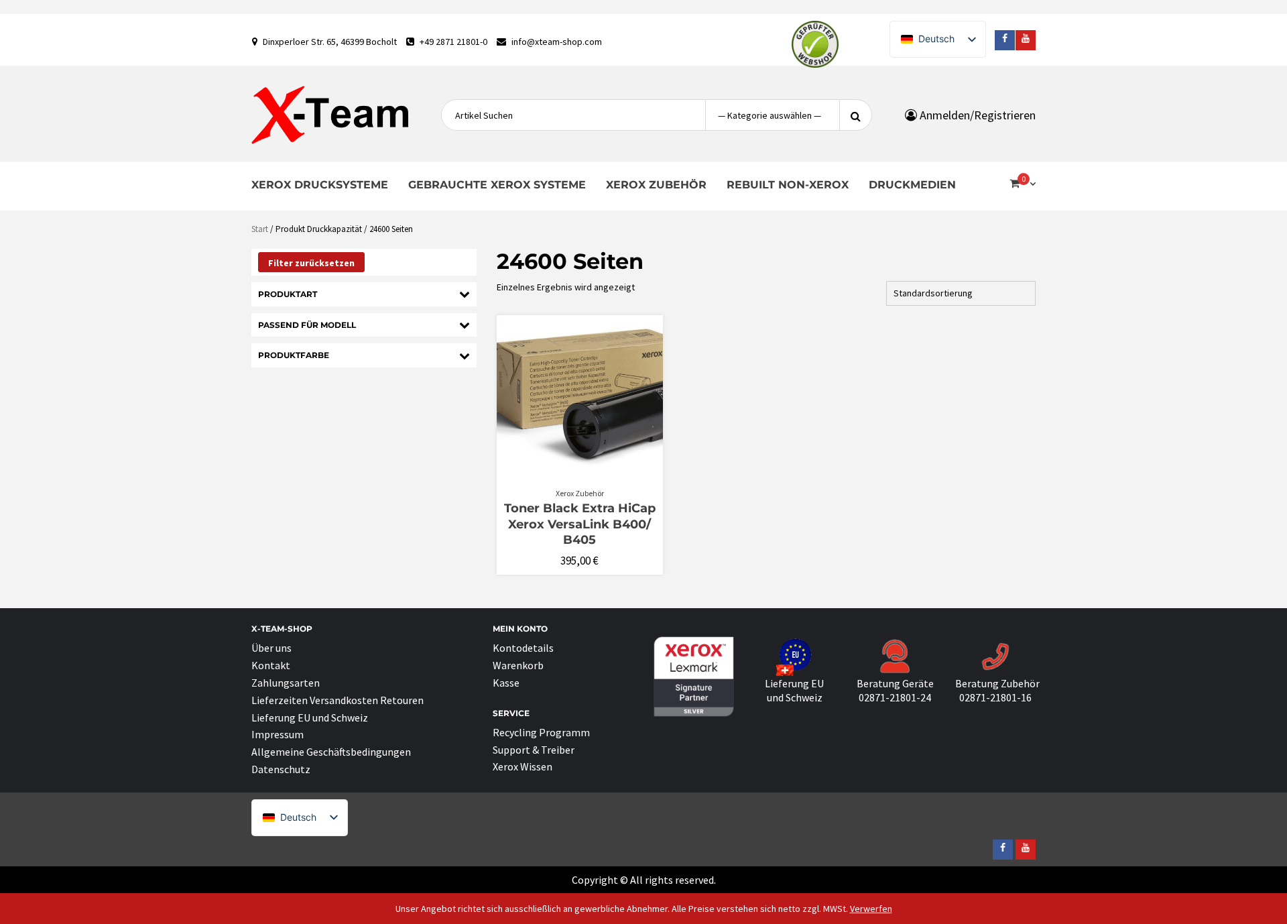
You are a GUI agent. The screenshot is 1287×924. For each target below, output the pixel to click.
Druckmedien (912, 184)
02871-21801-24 (895, 697)
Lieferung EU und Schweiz (309, 717)
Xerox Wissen (522, 766)
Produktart (287, 294)
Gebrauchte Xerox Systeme (497, 184)
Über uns (271, 647)
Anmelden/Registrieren (976, 115)
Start (259, 229)
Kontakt (270, 665)
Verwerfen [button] (871, 909)
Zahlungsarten (285, 682)
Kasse (506, 682)
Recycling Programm (541, 732)
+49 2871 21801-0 (453, 42)
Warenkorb (518, 665)
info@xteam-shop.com (556, 42)
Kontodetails (523, 647)
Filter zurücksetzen (311, 263)
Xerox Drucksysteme (319, 184)
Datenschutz (280, 769)
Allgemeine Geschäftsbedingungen (331, 751)
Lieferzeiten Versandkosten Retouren (337, 700)
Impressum (277, 734)
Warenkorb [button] (587, 475)
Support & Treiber (533, 749)
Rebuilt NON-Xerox (788, 184)
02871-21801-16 (995, 697)
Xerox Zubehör (656, 184)
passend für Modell (307, 325)
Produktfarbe (293, 355)
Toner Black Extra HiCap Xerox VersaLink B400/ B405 (580, 524)
